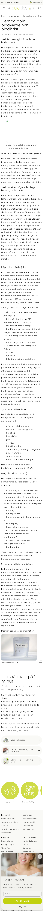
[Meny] (3, 8)
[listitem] (19, 649)
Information (14, 16)
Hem (3, 16)
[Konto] (8, 8)
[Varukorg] (39, 8)
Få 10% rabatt (22, 901)
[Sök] (34, 8)
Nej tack (22, 906)
